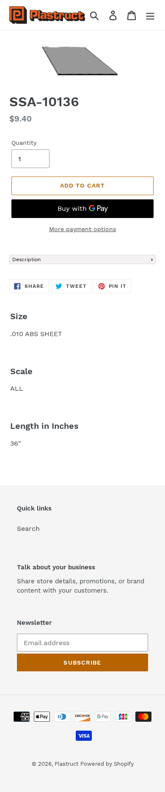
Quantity (23, 142)
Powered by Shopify (107, 764)
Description (26, 259)
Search (28, 528)
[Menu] (150, 15)
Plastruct (66, 764)
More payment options (82, 229)
